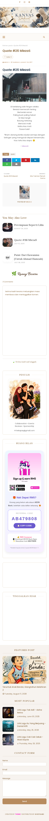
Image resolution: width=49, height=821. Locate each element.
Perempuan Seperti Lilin (29, 224)
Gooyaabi (39, 814)
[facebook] (19, 2)
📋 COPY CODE (24, 526)
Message (6, 778)
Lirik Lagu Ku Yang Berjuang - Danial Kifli (31, 725)
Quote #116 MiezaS (25, 239)
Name (5, 760)
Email (5, 769)
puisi (10, 45)
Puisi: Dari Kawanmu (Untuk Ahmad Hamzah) (28, 256)
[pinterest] (29, 2)
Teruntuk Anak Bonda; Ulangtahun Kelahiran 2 (24, 688)
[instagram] (24, 2)
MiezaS (25, 146)
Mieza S (7, 62)
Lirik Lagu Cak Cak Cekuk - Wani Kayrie (30, 738)
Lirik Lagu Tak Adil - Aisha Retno (29, 711)
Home (5, 45)
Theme (18, 814)
